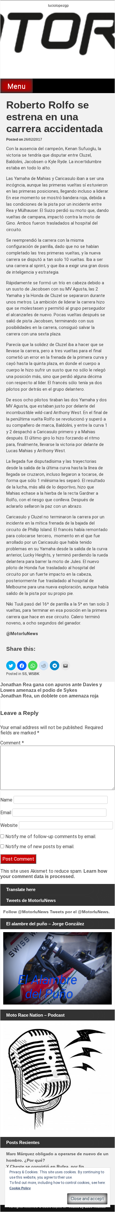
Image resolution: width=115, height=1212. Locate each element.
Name (6, 800)
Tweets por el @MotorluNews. (80, 911)
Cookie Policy (20, 1188)
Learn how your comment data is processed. (53, 874)
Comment (12, 743)
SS (24, 674)
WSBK (34, 674)
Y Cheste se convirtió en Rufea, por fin (45, 1166)
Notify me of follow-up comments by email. (50, 836)
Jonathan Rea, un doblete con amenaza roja (49, 695)
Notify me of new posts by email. (39, 846)
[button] (11, 665)
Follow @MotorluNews (26, 911)
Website (9, 825)
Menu (16, 86)
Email (5, 812)
